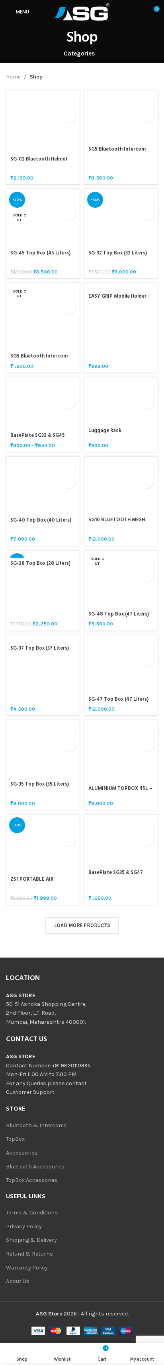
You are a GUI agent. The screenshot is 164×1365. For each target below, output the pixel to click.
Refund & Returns (29, 1253)
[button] (69, 102)
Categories (79, 54)
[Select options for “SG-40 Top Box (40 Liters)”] (69, 467)
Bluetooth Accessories (35, 1166)
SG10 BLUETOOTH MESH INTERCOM (116, 523)
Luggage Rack (104, 431)
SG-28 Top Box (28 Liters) (40, 564)
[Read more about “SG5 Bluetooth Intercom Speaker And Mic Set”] (69, 294)
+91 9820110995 (71, 1065)
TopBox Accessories (31, 1180)
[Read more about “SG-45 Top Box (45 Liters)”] (69, 200)
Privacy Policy (24, 1226)
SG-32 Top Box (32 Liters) (117, 253)
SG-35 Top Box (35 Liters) (39, 784)
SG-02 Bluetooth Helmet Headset (39, 162)
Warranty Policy (27, 1267)
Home (13, 76)
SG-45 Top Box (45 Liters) (40, 253)
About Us (17, 1281)
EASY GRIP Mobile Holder (117, 296)
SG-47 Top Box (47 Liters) (118, 700)
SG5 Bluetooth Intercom (117, 149)
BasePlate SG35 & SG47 (115, 873)
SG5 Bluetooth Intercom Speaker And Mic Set (39, 359)
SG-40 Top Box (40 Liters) (40, 520)
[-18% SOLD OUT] (43, 554)
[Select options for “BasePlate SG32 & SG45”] (69, 388)
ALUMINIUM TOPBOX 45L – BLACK (120, 792)
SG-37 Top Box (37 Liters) (39, 648)
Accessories (21, 1152)
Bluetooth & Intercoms (36, 1125)
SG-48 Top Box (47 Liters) (118, 614)
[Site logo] (82, 11)
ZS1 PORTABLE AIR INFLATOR (31, 882)
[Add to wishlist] (69, 116)
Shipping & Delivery (31, 1240)
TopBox (15, 1139)
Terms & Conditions (32, 1212)
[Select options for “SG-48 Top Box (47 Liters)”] (147, 561)
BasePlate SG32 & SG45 (37, 436)
